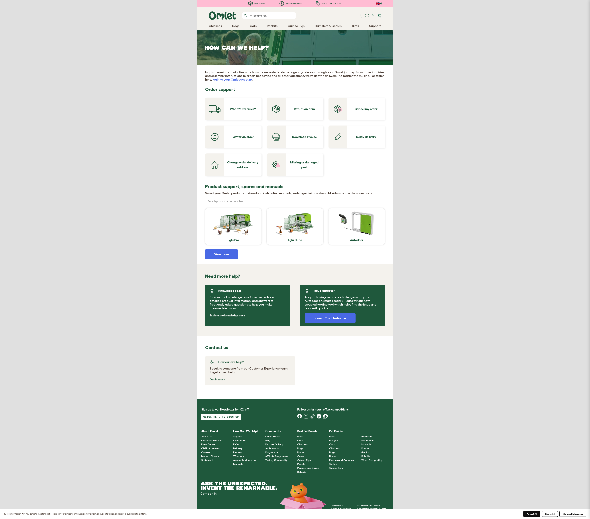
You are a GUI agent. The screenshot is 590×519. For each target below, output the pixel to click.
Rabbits (301, 472)
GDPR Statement (210, 448)
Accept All (532, 514)
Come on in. (209, 493)
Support (237, 436)
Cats (300, 440)
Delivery (237, 448)
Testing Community (276, 460)
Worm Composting (372, 460)
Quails (365, 452)
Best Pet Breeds (307, 431)
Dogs (300, 448)
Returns (237, 452)
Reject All (550, 514)
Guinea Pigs (304, 460)
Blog (267, 440)
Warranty (238, 456)
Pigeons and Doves (308, 468)
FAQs (236, 444)
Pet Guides (336, 431)
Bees (300, 436)
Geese (300, 456)
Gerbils (333, 464)
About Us (206, 436)
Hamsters (366, 436)
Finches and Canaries (341, 460)
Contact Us (239, 440)
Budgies (333, 440)
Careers (205, 452)
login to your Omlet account (232, 79)
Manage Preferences (573, 514)
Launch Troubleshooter (330, 318)
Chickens (302, 444)
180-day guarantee (293, 3)
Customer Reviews (211, 440)
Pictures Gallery (274, 444)
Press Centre (208, 444)
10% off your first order (332, 3)
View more (221, 254)
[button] (359, 431)
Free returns (259, 3)
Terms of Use (337, 506)
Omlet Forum (272, 436)
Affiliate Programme (276, 456)
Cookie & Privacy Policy (341, 508)
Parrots (301, 464)
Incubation (367, 440)
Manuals (366, 444)
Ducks (300, 452)
